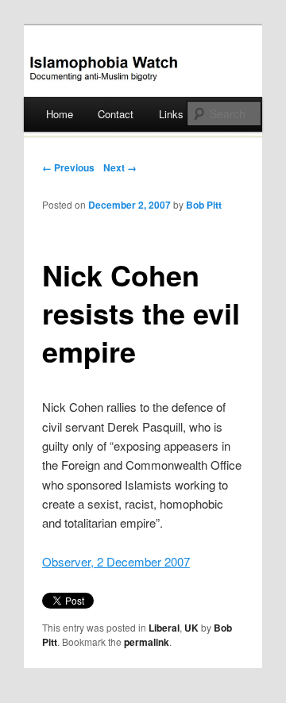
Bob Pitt (204, 205)
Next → (120, 167)
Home (59, 113)
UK (191, 627)
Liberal (164, 627)
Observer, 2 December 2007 (116, 561)
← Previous (68, 167)
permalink (146, 642)
